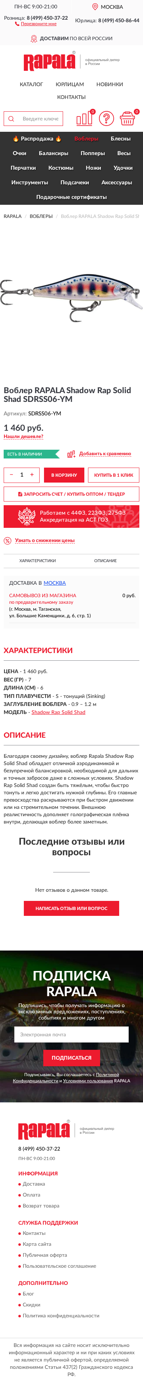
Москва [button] (55, 583)
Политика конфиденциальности (61, 1315)
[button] (35, 23)
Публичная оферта (45, 1255)
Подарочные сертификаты (71, 197)
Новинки (109, 84)
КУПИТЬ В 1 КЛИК (113, 475)
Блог (28, 1294)
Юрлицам (70, 84)
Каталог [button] (31, 84)
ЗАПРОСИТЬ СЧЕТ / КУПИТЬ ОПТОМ (74, 494)
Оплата (31, 1195)
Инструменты (29, 182)
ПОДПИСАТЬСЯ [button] (72, 1058)
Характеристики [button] (37, 561)
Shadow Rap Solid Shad (58, 712)
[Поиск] (11, 118)
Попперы (93, 153)
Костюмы (60, 168)
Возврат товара (41, 1206)
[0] (127, 118)
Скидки (31, 1305)
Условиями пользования (88, 1081)
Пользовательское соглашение (59, 1266)
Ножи (93, 168)
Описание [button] (105, 561)
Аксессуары (117, 182)
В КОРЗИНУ (64, 475)
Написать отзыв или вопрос (71, 908)
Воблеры (86, 139)
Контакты (71, 97)
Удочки (123, 168)
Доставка (34, 1184)
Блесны (121, 139)
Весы (124, 153)
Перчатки (23, 168)
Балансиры (53, 153)
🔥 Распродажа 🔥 (37, 139)
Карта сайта (37, 1244)
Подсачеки (74, 182)
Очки (19, 153)
